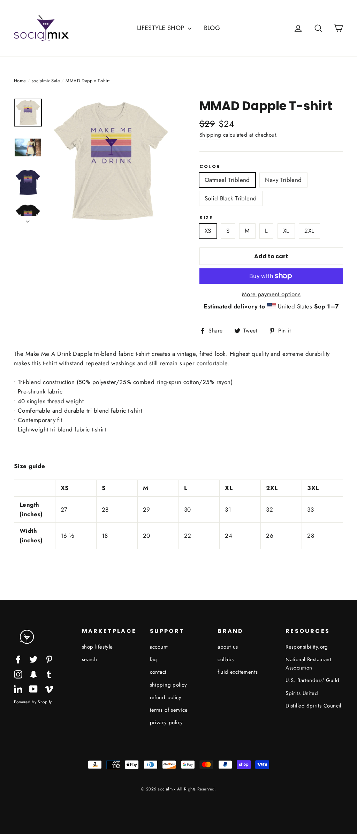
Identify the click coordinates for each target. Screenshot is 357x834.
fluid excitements (238, 672)
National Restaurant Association (308, 664)
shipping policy (168, 685)
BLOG (212, 27)
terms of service (169, 710)
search (89, 659)
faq (153, 659)
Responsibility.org (307, 647)
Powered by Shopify (33, 702)
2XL (309, 231)
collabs (226, 659)
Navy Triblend (283, 180)
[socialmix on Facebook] (18, 659)
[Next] (28, 219)
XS (208, 231)
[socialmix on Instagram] (18, 674)
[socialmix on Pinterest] (49, 659)
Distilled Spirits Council (313, 706)
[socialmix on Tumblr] (49, 674)
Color (210, 166)
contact (158, 672)
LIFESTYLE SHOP (161, 27)
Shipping (210, 135)
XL (286, 231)
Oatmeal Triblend (227, 180)
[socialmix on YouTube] (33, 688)
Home (20, 80)
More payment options (271, 294)
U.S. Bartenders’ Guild (312, 680)
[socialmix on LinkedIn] (18, 688)
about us (228, 647)
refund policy (166, 697)
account (159, 647)
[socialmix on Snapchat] (33, 674)
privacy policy (166, 722)
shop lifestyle (97, 647)
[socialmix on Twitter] (33, 659)
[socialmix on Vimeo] (49, 688)
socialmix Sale (46, 80)
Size (206, 218)
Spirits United (302, 693)
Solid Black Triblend (231, 198)
